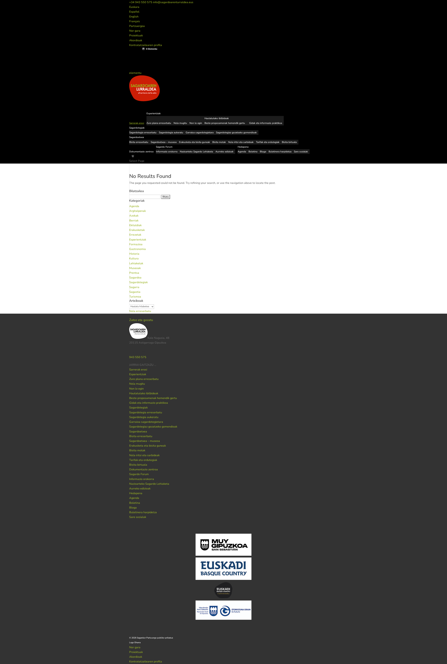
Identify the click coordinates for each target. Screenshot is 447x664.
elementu (135, 73)
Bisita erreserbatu (138, 142)
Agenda (242, 151)
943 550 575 (137, 357)
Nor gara (134, 31)
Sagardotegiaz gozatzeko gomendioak (236, 132)
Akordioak (135, 40)
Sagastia (134, 292)
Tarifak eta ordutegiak (267, 142)
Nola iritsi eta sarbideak (241, 142)
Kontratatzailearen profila (145, 45)
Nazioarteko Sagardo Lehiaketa (196, 151)
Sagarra (134, 287)
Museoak (135, 268)
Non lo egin (195, 123)
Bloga (263, 151)
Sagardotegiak (138, 282)
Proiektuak (136, 35)
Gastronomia (137, 249)
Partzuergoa (137, 26)
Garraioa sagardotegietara (200, 132)
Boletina (252, 151)
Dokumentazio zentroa (141, 151)
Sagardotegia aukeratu (171, 132)
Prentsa (134, 273)
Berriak (133, 220)
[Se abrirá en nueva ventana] (156, 365)
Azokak (133, 216)
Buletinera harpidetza (280, 151)
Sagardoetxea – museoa (164, 142)
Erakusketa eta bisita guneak (194, 142)
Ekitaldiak (135, 225)
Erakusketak (137, 230)
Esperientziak (137, 240)
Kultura (134, 258)
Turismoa (135, 297)
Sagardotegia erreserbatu (142, 132)
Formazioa (135, 244)
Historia (134, 254)
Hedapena (135, 493)
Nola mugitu (180, 123)
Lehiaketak (136, 263)
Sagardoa (135, 278)
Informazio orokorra (166, 151)
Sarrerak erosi (138, 370)
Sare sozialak (301, 151)
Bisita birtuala (289, 142)
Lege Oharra (135, 642)
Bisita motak (219, 142)
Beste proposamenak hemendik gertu (224, 123)
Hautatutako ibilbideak (216, 118)
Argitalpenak (137, 211)
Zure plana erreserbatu (158, 123)
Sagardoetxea (138, 431)
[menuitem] (134, 7)
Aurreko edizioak (224, 151)
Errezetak (135, 235)
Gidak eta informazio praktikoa (265, 123)
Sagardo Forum (139, 474)
